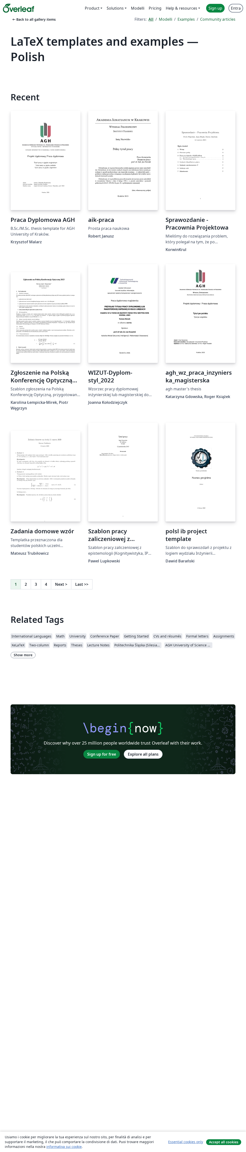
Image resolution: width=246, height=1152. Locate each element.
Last (81, 584)
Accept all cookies (223, 1142)
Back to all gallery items (34, 19)
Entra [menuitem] (236, 8)
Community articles (217, 19)
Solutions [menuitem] (115, 8)
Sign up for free (101, 754)
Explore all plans (143, 754)
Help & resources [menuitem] (181, 8)
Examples (186, 19)
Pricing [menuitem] (155, 8)
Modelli (165, 19)
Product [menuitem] (92, 8)
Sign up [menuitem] (215, 8)
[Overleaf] (18, 8)
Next (61, 584)
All (151, 19)
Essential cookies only (185, 1141)
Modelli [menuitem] (137, 8)
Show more (23, 655)
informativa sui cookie (64, 1146)
